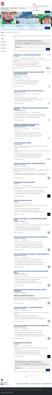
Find (47, 28)
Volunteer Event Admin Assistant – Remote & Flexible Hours (29, 163)
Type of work (3, 41)
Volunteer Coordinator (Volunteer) (23, 200)
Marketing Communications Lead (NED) (24, 182)
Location (32, 26)
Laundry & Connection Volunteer (22, 142)
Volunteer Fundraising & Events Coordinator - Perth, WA (28, 90)
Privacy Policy (26, 43)
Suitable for (3, 44)
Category (2, 38)
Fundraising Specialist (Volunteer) (23, 342)
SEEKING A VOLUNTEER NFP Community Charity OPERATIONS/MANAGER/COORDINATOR (26, 125)
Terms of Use (18, 383)
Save (48, 49)
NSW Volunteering (7, 10)
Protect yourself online (46, 383)
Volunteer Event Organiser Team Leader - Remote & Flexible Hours (31, 325)
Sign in (2, 32)
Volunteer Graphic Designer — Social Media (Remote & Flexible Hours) (30, 219)
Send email (47, 12)
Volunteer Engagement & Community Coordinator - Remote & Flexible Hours (30, 290)
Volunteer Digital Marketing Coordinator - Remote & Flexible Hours (31, 254)
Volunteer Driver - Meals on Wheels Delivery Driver (27, 54)
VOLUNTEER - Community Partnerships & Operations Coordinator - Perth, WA (31, 108)
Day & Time (3, 51)
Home (2, 10)
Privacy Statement (25, 383)
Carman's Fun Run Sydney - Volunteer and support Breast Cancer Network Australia (29, 72)
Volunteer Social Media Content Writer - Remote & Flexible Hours (31, 237)
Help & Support (38, 383)
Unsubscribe (32, 383)
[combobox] (8, 28)
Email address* (36, 10)
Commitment (19, 26)
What (3, 26)
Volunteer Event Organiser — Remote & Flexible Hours (28, 307)
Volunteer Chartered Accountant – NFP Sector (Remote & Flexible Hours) (31, 271)
